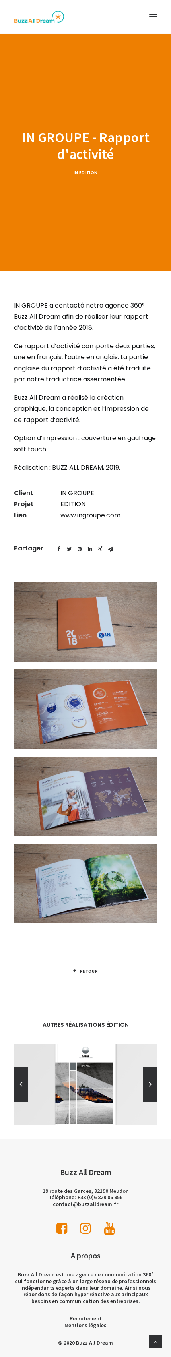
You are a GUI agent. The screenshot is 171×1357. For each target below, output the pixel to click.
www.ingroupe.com (90, 515)
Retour (89, 971)
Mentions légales (85, 1325)
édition (117, 1025)
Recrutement (86, 1318)
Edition (88, 173)
